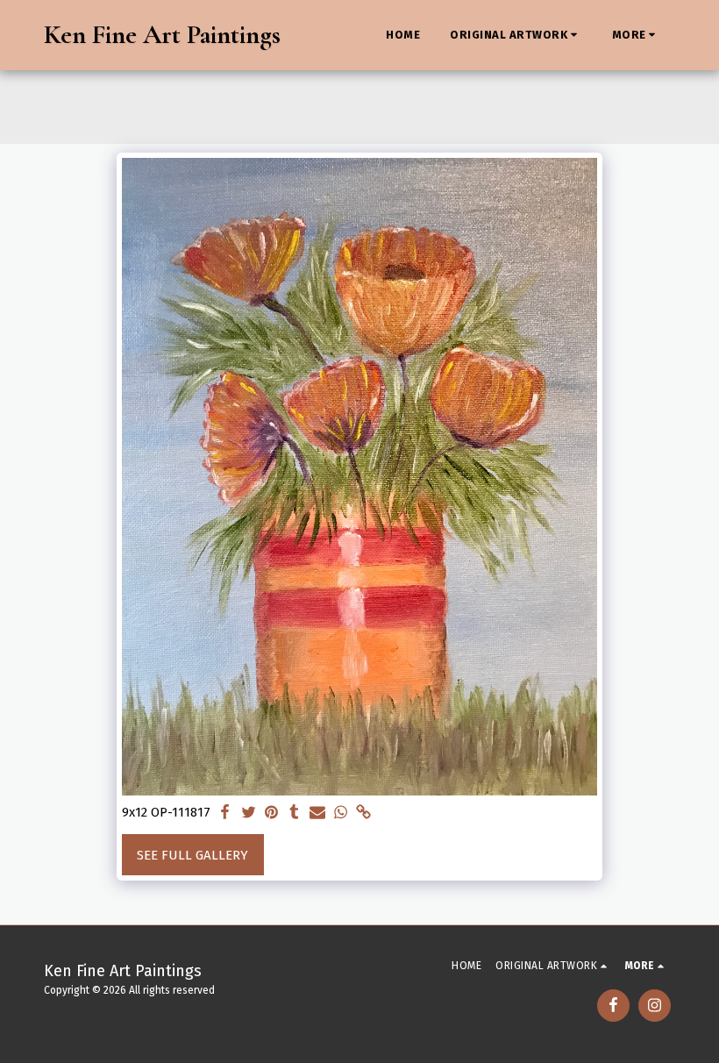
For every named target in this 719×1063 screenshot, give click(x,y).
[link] (363, 813)
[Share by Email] (317, 813)
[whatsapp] (340, 813)
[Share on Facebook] (225, 813)
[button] (516, 35)
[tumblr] (294, 813)
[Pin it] (271, 813)
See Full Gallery (192, 855)
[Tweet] (248, 813)
